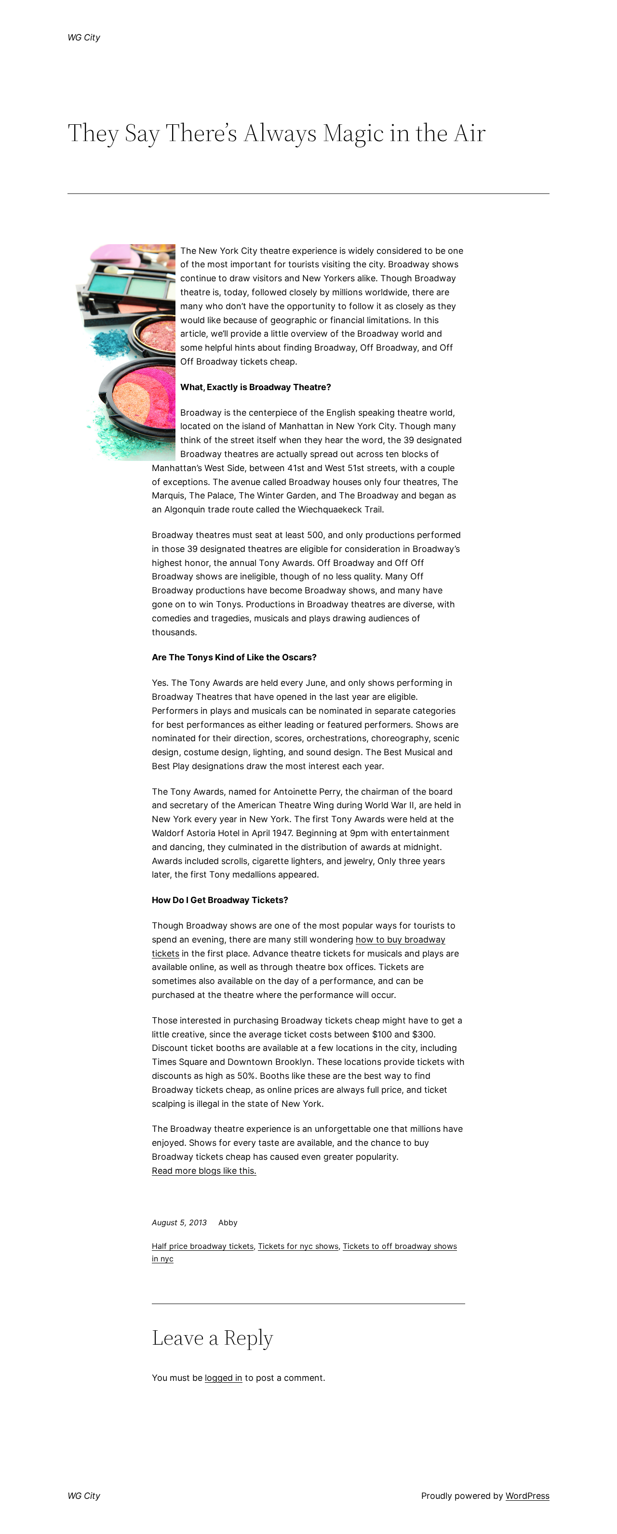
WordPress (528, 1496)
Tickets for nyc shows (298, 1246)
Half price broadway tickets (203, 1246)
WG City (83, 37)
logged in (223, 1378)
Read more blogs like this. (204, 1171)
